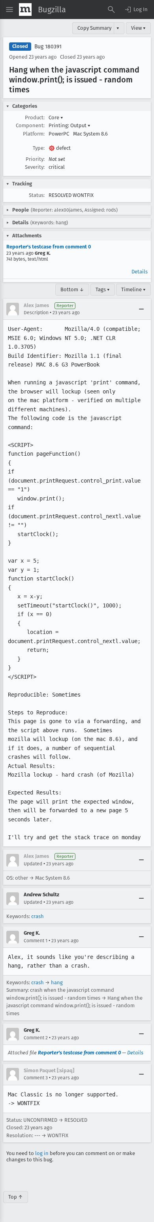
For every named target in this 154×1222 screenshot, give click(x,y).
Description (36, 312)
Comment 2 (36, 1038)
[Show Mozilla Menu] (25, 9)
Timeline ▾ (133, 289)
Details (139, 272)
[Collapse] (141, 309)
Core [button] (56, 117)
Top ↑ (15, 1197)
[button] (136, 9)
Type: (39, 148)
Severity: (35, 167)
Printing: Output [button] (69, 125)
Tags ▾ (103, 289)
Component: (30, 125)
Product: (35, 117)
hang (57, 982)
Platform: (34, 134)
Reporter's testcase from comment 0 (48, 247)
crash (37, 916)
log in (42, 1153)
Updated (33, 864)
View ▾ (138, 28)
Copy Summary (94, 28)
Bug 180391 (48, 46)
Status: (37, 195)
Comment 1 (35, 940)
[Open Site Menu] (9, 9)
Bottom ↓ (72, 289)
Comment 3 (36, 1078)
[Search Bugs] (111, 9)
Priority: (35, 159)
